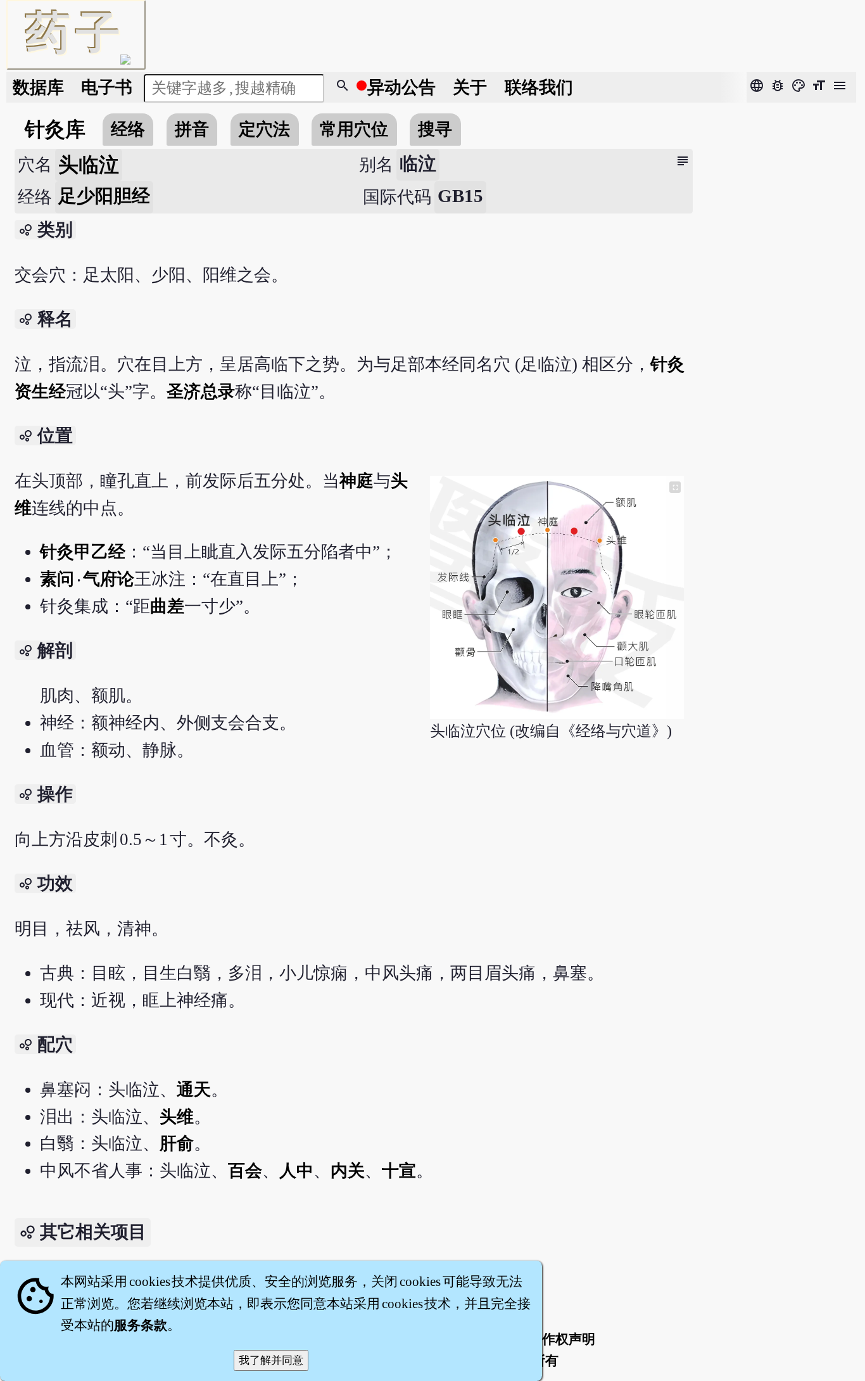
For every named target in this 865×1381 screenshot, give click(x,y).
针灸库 (55, 129)
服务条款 (140, 1325)
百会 (245, 1170)
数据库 (38, 87)
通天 (194, 1089)
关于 (470, 87)
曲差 (167, 606)
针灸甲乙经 (82, 551)
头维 (177, 1116)
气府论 (108, 579)
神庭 (356, 480)
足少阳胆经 (104, 196)
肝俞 (177, 1143)
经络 (128, 129)
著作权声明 (562, 1339)
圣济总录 (201, 391)
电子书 (106, 87)
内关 (348, 1170)
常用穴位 (354, 129)
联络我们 (539, 87)
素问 (58, 579)
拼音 (192, 129)
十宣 (399, 1170)
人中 (296, 1170)
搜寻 (435, 129)
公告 (401, 87)
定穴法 (264, 129)
